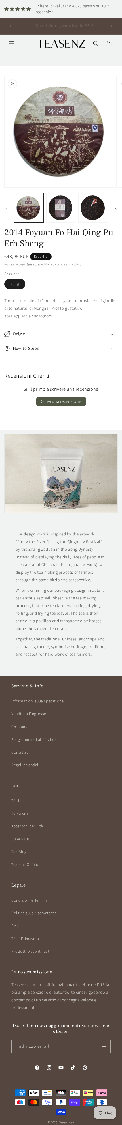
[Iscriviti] (104, 1046)
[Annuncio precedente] (10, 26)
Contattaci (20, 752)
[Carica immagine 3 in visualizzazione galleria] (93, 208)
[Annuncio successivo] (111, 26)
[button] (11, 43)
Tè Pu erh (19, 813)
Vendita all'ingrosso (29, 713)
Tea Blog (19, 851)
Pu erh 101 (20, 839)
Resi (15, 925)
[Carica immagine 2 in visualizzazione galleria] (61, 208)
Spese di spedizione (39, 264)
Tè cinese (19, 800)
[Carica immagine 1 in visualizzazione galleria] (28, 208)
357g (17, 285)
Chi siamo (20, 726)
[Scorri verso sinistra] (6, 209)
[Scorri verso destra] (116, 209)
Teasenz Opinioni (26, 864)
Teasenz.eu (66, 1122)
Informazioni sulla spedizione (37, 701)
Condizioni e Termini (29, 900)
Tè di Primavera (25, 938)
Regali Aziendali (25, 764)
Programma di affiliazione (34, 739)
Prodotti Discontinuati (30, 951)
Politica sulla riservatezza (33, 912)
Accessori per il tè (27, 826)
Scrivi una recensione (61, 401)
